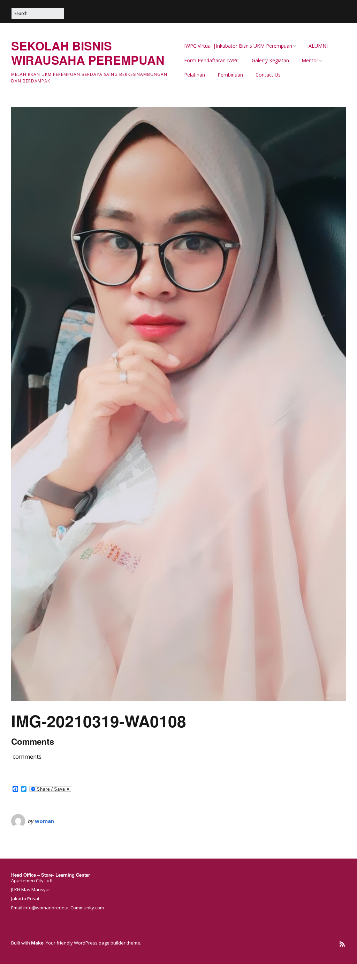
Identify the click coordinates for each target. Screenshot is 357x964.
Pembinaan (230, 74)
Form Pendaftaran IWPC (211, 60)
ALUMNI (318, 45)
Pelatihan (194, 74)
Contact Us (268, 74)
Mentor (310, 60)
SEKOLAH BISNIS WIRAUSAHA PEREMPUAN (88, 52)
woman (44, 820)
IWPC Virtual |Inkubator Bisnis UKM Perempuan (238, 45)
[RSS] (342, 944)
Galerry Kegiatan (270, 60)
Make (37, 943)
